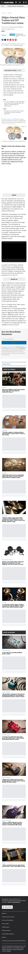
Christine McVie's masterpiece (16, 6)
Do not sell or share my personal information (13, 940)
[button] (2, 2)
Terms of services (20, 347)
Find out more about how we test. (9, 123)
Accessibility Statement (8, 934)
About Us (4, 913)
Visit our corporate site (14, 902)
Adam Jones (20, 34)
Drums (3, 13)
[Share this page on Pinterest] (10, 40)
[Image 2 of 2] (23, 132)
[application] (14, 250)
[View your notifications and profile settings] (16, 2)
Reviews (12, 34)
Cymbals (9, 13)
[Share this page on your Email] (16, 40)
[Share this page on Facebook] (2, 40)
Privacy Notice (22, 348)
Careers (4, 937)
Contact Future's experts (8, 917)
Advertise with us (6, 930)
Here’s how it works (18, 45)
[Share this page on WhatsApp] (8, 40)
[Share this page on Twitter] (5, 40)
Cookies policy (5, 927)
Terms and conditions (7, 920)
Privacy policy (5, 923)
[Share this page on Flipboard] (13, 40)
